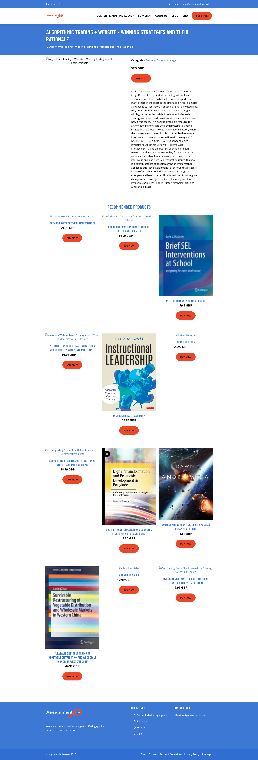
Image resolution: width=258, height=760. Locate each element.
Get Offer (202, 15)
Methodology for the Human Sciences (72, 223)
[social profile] (60, 4)
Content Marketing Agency (115, 15)
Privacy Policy (191, 754)
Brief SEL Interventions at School (186, 301)
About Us (161, 15)
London (175, 4)
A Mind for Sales (129, 575)
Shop (186, 15)
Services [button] (143, 15)
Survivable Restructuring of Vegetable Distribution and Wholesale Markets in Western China (72, 657)
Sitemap (206, 754)
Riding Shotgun (185, 342)
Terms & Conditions (171, 754)
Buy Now (141, 78)
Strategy (150, 60)
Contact (153, 754)
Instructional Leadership (129, 415)
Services (141, 727)
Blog (175, 15)
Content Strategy (166, 60)
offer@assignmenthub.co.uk (196, 4)
